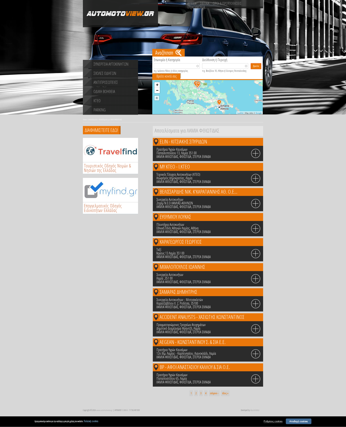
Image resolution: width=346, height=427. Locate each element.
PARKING (100, 110)
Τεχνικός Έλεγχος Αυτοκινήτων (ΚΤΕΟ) (178, 174)
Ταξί (158, 249)
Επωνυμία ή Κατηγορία (167, 59)
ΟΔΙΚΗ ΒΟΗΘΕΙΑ (104, 91)
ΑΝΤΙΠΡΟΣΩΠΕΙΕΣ (106, 82)
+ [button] (157, 85)
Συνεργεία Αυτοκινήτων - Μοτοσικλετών (179, 299)
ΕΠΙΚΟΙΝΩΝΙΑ (196, 7)
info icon (255, 153)
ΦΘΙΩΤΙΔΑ (185, 156)
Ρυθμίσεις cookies (273, 421)
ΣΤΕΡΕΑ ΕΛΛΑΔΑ (202, 156)
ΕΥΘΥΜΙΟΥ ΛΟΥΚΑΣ (175, 216)
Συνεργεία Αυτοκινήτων (169, 199)
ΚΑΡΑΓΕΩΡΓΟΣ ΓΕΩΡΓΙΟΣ (181, 241)
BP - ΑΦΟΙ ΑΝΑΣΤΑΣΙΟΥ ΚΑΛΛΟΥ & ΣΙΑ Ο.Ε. (195, 366)
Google (259, 112)
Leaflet (240, 112)
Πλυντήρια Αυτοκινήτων (170, 224)
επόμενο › (214, 393)
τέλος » (225, 393)
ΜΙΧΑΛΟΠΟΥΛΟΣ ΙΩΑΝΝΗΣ (182, 266)
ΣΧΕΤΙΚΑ (204, 3)
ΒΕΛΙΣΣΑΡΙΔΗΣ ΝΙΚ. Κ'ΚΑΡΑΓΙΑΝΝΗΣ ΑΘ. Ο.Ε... (198, 191)
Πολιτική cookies (91, 421)
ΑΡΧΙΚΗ (191, 3)
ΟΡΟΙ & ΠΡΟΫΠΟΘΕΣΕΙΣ (227, 3)
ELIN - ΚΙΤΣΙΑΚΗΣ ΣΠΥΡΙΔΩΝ (183, 141)
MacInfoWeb (254, 410)
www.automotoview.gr (104, 410)
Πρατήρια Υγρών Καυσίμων (171, 149)
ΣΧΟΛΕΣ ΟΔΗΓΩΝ (105, 73)
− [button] (157, 90)
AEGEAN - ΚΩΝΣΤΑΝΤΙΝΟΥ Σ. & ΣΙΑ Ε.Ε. (193, 341)
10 (156, 366)
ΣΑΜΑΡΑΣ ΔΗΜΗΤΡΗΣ (178, 291)
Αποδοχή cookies (298, 421)
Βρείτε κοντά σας (166, 76)
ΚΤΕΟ (97, 100)
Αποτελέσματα (92, 119)
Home (85, 119)
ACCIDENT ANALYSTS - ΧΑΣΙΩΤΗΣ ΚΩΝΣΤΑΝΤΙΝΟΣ (202, 316)
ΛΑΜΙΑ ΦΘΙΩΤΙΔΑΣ (167, 156)
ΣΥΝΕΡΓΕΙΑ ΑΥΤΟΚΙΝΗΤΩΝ (111, 64)
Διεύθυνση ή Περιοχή (214, 59)
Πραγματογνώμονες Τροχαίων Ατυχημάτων (181, 324)
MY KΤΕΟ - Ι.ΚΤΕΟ (175, 166)
